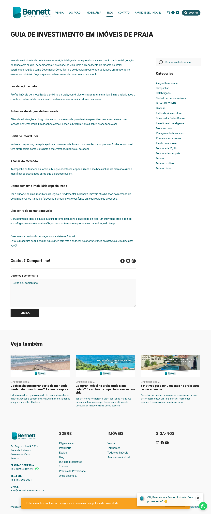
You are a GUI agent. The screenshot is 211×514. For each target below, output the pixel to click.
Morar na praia (164, 128)
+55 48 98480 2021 (22, 469)
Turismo (160, 158)
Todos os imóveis (117, 452)
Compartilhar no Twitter (128, 261)
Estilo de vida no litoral (169, 113)
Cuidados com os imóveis (171, 98)
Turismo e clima (165, 163)
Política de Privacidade (72, 471)
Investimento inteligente (170, 123)
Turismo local (163, 168)
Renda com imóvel (166, 143)
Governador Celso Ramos (170, 118)
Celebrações (163, 93)
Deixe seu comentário (24, 275)
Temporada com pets (168, 153)
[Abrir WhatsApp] (203, 506)
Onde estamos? (68, 475)
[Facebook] (173, 12)
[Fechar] (197, 498)
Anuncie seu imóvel (148, 12)
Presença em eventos (168, 138)
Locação (74, 12)
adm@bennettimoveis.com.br (27, 490)
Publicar (25, 312)
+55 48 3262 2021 (21, 479)
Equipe (63, 452)
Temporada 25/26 (166, 148)
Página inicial (66, 443)
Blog (109, 12)
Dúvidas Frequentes (70, 461)
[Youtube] (177, 12)
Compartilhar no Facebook (122, 261)
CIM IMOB (195, 507)
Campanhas (162, 88)
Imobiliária (93, 12)
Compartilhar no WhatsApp (134, 261)
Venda (59, 12)
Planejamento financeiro (169, 133)
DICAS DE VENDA (166, 103)
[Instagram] (168, 12)
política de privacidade (105, 503)
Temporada (113, 448)
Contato (124, 12)
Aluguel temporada (167, 83)
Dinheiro (161, 108)
